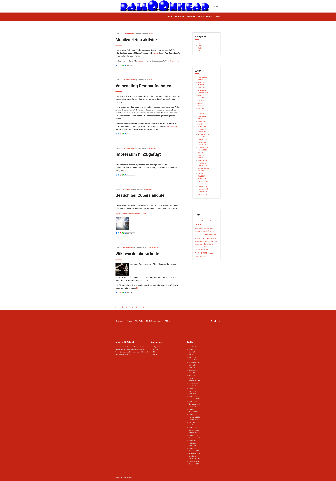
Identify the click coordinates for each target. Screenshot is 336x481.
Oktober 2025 (202, 77)
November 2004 (202, 184)
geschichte (197, 231)
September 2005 (203, 168)
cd (199, 228)
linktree (200, 235)
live (203, 235)
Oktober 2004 (202, 186)
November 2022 (202, 93)
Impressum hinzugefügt (138, 154)
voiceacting (212, 253)
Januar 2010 (201, 132)
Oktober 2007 (202, 139)
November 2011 (202, 129)
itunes (196, 235)
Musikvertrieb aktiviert (137, 39)
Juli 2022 (200, 95)
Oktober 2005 (202, 165)
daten (201, 228)
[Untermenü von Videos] (212, 16)
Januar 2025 (201, 80)
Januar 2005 (201, 178)
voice (206, 249)
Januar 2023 (201, 90)
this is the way (207, 246)
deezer (205, 228)
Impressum (120, 321)
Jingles (129, 321)
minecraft (197, 238)
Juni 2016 (200, 119)
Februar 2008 (201, 137)
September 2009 (203, 134)
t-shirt (213, 244)
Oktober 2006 (202, 150)
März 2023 (201, 87)
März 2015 (201, 121)
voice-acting (201, 253)
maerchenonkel (211, 235)
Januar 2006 (201, 158)
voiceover (197, 256)
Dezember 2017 (202, 113)
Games (199, 45)
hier (137, 288)
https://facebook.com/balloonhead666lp (130, 214)
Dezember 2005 (202, 160)
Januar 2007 (201, 145)
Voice (151, 80)
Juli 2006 (200, 152)
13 (143, 307)
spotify (215, 241)
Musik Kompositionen (153, 321)
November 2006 (202, 147)
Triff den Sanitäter (199, 249)
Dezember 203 (202, 194)
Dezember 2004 (202, 181)
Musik (151, 34)
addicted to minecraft (203, 221)
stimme (209, 244)
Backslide (142, 61)
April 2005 (200, 173)
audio (196, 228)
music (202, 238)
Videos (167, 321)
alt (203, 225)
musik (209, 238)
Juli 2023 (200, 82)
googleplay (203, 231)
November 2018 (202, 111)
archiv (213, 225)
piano (206, 241)
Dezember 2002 (202, 189)
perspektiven (201, 241)
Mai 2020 (200, 106)
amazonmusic (208, 225)
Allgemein (152, 148)
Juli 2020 (200, 103)
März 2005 (201, 176)
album (198, 224)
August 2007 (201, 142)
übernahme (202, 256)
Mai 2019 (200, 108)
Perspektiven (175, 61)
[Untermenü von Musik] (203, 16)
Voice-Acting (139, 321)
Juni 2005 (200, 171)
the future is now (199, 246)
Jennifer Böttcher (172, 127)
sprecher (203, 244)
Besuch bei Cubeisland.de (139, 195)
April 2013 (200, 124)
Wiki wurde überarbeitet (138, 253)
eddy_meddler (210, 228)
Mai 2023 (200, 85)
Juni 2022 (200, 98)
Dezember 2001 (202, 191)
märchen (214, 238)
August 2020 (201, 100)
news (196, 241)
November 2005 (202, 163)
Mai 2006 (200, 155)
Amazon (155, 53)
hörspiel (210, 231)
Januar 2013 (201, 126)
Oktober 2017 (202, 116)
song (212, 241)
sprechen (197, 244)
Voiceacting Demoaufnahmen (143, 85)
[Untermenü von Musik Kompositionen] (162, 321)
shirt (209, 241)
